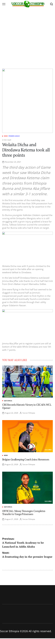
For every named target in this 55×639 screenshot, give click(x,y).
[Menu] (3, 4)
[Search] (51, 4)
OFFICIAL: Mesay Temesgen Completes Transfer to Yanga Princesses (23, 512)
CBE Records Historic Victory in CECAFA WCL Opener (26, 406)
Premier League (14, 136)
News (6, 136)
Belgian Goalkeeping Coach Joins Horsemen (25, 459)
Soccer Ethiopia (28, 413)
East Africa (8, 401)
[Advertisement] (27, 36)
